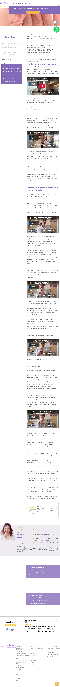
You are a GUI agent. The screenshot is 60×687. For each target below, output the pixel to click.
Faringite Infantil (20, 665)
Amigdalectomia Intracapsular (19, 649)
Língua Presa (18, 669)
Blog (48, 8)
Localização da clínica (10, 79)
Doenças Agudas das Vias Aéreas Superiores (37, 652)
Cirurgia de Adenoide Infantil (22, 655)
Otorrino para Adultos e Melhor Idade (37, 645)
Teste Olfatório (34, 661)
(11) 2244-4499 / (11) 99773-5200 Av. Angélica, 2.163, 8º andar (41, 508)
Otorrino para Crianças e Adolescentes (21, 645)
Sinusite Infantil (19, 678)
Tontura (33, 662)
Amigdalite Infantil (20, 651)
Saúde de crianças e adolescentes (8, 75)
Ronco (32, 657)
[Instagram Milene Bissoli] (55, 22)
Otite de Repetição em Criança (22, 671)
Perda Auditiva (34, 655)
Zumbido (33, 664)
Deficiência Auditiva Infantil (22, 660)
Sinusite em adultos (35, 659)
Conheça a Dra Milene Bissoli (12, 69)
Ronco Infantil (19, 676)
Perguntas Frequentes (19, 12)
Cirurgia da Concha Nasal (37, 648)
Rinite (17, 675)
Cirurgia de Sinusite (35, 650)
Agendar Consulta (33, 12)
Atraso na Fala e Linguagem (22, 653)
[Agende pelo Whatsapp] (56, 29)
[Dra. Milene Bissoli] (4, 2)
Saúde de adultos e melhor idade (13, 71)
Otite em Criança (19, 673)
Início (14, 8)
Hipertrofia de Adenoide (21, 667)
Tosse (17, 680)
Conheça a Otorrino (40, 8)
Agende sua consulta (10, 81)
